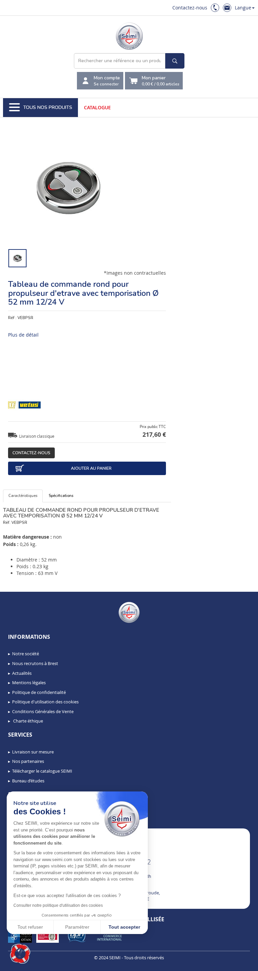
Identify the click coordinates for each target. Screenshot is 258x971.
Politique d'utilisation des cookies (45, 702)
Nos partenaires (28, 761)
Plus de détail (23, 335)
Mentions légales (29, 682)
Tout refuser (30, 927)
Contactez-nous (189, 7)
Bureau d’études (28, 781)
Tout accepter (124, 927)
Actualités (22, 673)
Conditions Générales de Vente (43, 711)
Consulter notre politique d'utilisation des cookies (58, 905)
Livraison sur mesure (33, 752)
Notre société (25, 654)
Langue (243, 7)
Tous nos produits (47, 107)
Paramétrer (77, 927)
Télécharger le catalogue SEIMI (42, 771)
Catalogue (97, 107)
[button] (20, 954)
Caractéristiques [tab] (22, 495)
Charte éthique (27, 721)
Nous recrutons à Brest (35, 663)
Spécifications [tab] (61, 495)
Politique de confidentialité (39, 692)
